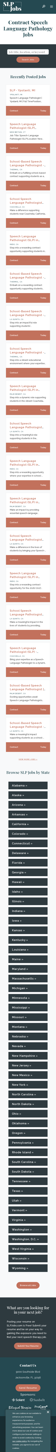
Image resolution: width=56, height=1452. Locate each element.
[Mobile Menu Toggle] (51, 7)
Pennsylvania (21, 1142)
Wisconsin (19, 1258)
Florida (17, 862)
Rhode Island (21, 1152)
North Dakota (22, 1104)
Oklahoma (19, 1123)
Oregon (17, 1133)
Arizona (17, 804)
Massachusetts (23, 978)
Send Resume (28, 1387)
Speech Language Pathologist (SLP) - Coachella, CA (23, 651)
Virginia (17, 1220)
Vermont (18, 1210)
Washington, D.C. (24, 1239)
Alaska (17, 795)
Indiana (17, 911)
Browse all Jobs (28, 1285)
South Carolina (22, 1162)
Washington (20, 1229)
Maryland (19, 969)
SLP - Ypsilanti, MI (22, 90)
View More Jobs (27, 759)
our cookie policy (19, 1441)
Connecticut (21, 843)
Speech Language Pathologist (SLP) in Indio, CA (24, 240)
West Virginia (21, 1248)
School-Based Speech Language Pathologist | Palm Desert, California (27, 689)
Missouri (18, 1017)
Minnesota (19, 998)
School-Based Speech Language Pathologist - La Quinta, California (27, 315)
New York (19, 1084)
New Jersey (20, 1065)
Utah (15, 1200)
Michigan (18, 988)
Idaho (16, 891)
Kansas (17, 930)
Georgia (18, 872)
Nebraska (19, 1036)
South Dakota (22, 1171)
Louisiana (19, 949)
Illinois (17, 901)
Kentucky (18, 940)
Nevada (17, 1046)
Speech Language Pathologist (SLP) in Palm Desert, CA (24, 390)
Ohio (15, 1113)
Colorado (19, 833)
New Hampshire (23, 1055)
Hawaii (17, 882)
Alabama (18, 785)
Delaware (19, 853)
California (19, 824)
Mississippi (19, 1007)
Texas (16, 1191)
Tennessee (20, 1181)
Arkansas (18, 814)
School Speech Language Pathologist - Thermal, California (27, 352)
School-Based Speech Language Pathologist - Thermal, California (27, 165)
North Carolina (22, 1094)
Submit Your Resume (28, 1346)
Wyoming (19, 1268)
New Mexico (21, 1075)
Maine (16, 959)
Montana (18, 1026)
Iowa (15, 920)
